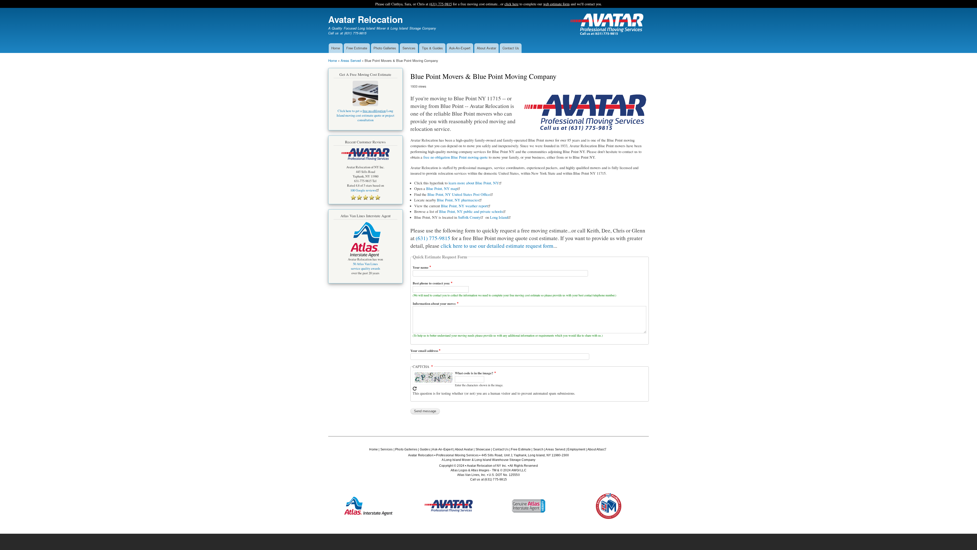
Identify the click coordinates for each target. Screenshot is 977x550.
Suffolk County (469, 217)
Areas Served (351, 60)
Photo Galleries (384, 48)
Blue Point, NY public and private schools (471, 211)
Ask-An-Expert (459, 48)
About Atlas (595, 449)
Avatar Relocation (365, 19)
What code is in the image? (474, 372)
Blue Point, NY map (441, 188)
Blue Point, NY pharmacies (458, 199)
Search (538, 449)
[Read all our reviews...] (365, 197)
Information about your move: (434, 303)
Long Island (499, 217)
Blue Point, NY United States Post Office (458, 194)
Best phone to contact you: (431, 283)
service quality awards (365, 268)
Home (335, 48)
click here (512, 4)
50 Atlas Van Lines (365, 264)
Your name (420, 267)
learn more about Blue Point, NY (474, 182)
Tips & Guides (432, 48)
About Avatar (486, 48)
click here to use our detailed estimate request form (497, 245)
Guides (425, 449)
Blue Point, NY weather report (464, 205)
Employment (576, 449)
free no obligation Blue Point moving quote (455, 157)
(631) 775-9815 (440, 4)
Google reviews (363, 190)
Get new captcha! (415, 389)
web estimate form (556, 4)
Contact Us (510, 48)
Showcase (483, 449)
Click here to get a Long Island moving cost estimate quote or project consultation (365, 115)
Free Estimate (356, 48)
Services (409, 48)
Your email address (424, 350)
